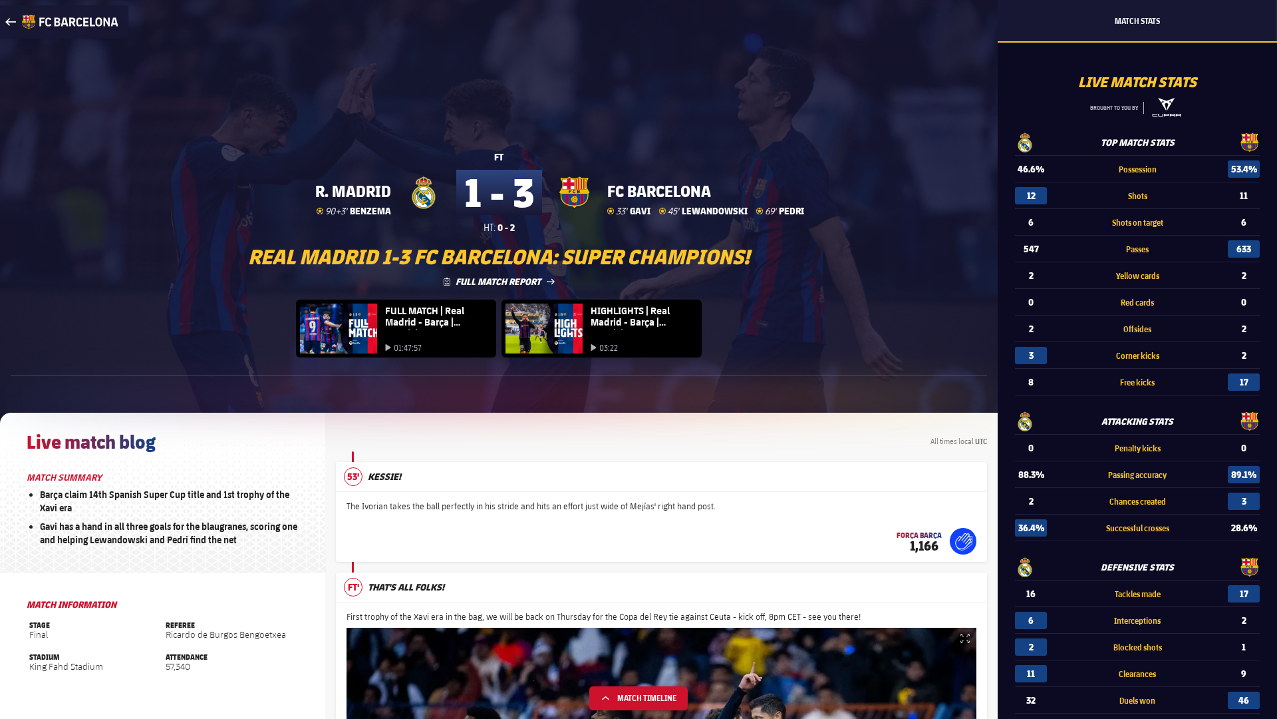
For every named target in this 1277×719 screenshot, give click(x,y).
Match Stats (1137, 21)
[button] (963, 541)
